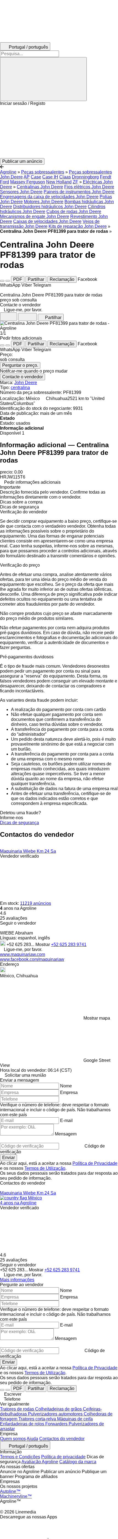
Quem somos (13, 1438)
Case (36, 177)
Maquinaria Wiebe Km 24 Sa (28, 851)
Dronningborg (85, 177)
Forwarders (57, 1424)
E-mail (66, 1120)
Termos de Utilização (44, 1168)
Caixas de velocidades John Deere (47, 221)
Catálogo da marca (77, 1461)
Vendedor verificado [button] (19, 856)
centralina (20, 387)
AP (27, 177)
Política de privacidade (63, 1456)
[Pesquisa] (43, 79)
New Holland (59, 182)
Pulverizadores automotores (56, 1414)
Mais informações (17, 1279)
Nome (66, 1086)
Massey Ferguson (27, 182)
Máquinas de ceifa (75, 1419)
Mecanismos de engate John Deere (34, 216)
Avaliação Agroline (39, 1461)
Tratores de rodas (17, 1409)
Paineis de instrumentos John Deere (79, 191)
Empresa (69, 1092)
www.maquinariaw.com (22, 954)
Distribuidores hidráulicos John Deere (50, 206)
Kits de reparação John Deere (78, 226)
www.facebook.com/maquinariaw (32, 959)
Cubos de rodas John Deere (73, 211)
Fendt (105, 177)
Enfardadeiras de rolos (22, 1424)
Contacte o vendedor (22, 376)
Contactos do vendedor (62, 1438)
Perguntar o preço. (20, 365)
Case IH (50, 177)
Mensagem (66, 1134)
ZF (75, 182)
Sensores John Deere (21, 191)
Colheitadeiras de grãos (59, 1409)
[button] (59, 132)
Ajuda (32, 1438)
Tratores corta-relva (37, 1419)
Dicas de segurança (19, 822)
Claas (65, 177)
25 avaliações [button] (13, 918)
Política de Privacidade (94, 1163)
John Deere (25, 382)
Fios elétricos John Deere (89, 186)
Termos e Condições (20, 1456)
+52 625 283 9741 (68, 944)
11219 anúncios (35, 903)
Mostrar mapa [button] (96, 1018)
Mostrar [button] (43, 944)
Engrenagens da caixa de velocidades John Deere (49, 196)
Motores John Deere (43, 201)
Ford (4, 182)
